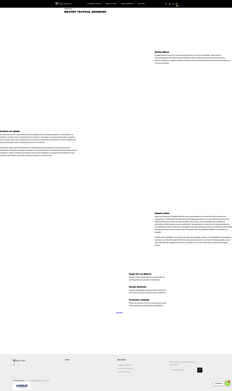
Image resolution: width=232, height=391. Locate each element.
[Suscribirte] (199, 370)
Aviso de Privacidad (123, 372)
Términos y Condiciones (125, 368)
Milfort (27, 380)
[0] (176, 4)
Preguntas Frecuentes (125, 365)
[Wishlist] (173, 4)
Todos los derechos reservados (39, 380)
